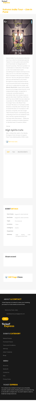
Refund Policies (7, 338)
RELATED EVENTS (23, 152)
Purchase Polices (8, 342)
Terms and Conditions (9, 345)
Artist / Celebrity (7, 352)
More (5, 319)
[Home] (6, 2)
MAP (8, 152)
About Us (5, 365)
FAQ (4, 376)
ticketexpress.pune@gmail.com (16, 314)
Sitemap (5, 348)
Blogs (4, 355)
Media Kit (5, 369)
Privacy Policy (7, 379)
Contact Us (6, 372)
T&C (13, 152)
